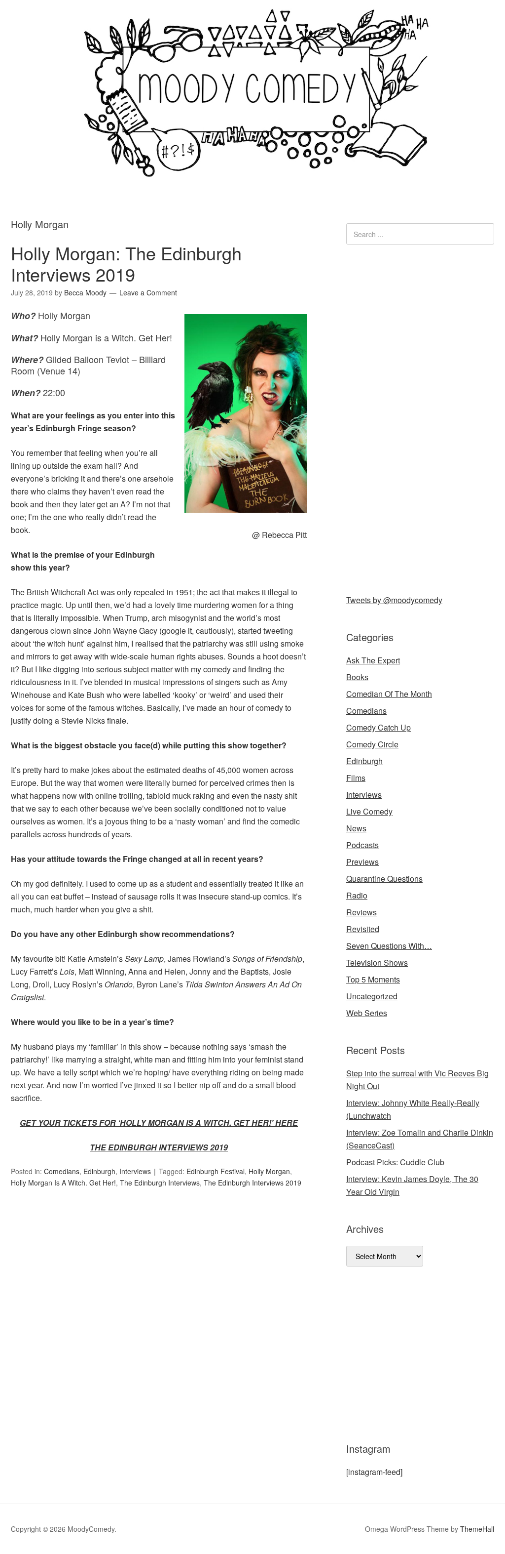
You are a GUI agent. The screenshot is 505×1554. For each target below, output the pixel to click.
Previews (362, 861)
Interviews (135, 1171)
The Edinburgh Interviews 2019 (252, 1182)
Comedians (61, 1171)
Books (357, 677)
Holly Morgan (269, 1171)
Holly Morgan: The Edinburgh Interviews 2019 (126, 263)
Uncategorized (371, 996)
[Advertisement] (420, 417)
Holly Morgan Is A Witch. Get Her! (63, 1182)
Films (355, 777)
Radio (356, 895)
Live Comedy (369, 811)
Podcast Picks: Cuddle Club (395, 1162)
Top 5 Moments (373, 979)
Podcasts (362, 845)
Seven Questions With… (389, 945)
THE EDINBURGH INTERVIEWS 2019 (159, 1147)
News (356, 828)
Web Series (366, 1013)
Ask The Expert (373, 660)
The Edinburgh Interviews (160, 1182)
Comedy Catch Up (378, 727)
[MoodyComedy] (252, 169)
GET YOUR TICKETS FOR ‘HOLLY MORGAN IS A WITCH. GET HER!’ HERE (159, 1122)
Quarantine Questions (384, 878)
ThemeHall (477, 1529)
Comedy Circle (372, 744)
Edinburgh (99, 1171)
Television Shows (377, 962)
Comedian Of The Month (389, 693)
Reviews (361, 912)
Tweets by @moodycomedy (394, 600)
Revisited (362, 929)
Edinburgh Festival (215, 1171)
